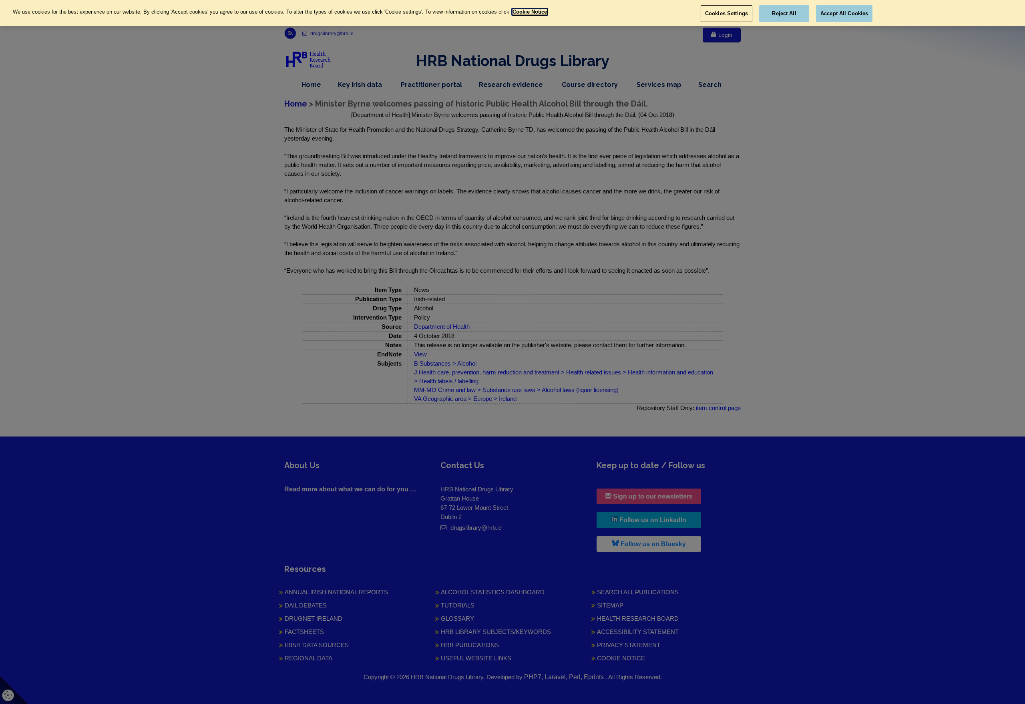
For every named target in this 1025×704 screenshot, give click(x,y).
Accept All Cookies (844, 13)
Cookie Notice (529, 12)
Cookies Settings (726, 13)
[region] (512, 13)
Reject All (784, 13)
